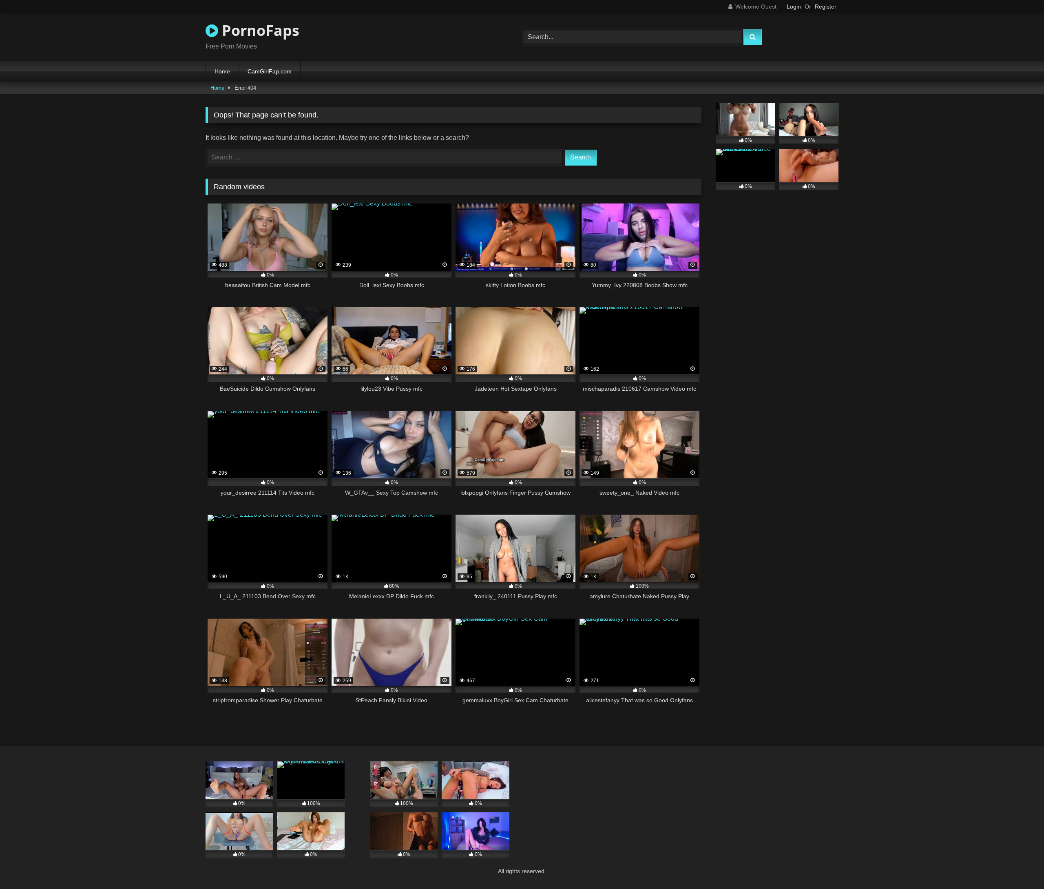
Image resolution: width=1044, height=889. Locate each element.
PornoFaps (258, 30)
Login (794, 6)
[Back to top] (1019, 865)
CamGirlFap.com (270, 71)
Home (222, 71)
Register (825, 6)
